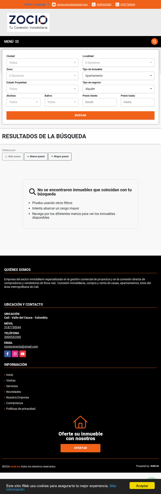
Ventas (11, 380)
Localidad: (88, 56)
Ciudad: (10, 56)
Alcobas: (11, 95)
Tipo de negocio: (92, 82)
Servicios (12, 386)
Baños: (48, 95)
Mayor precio (61, 156)
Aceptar (142, 485)
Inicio (9, 374)
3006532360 (104, 4)
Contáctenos (14, 403)
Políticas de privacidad (20, 408)
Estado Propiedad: (16, 82)
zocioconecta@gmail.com (72, 4)
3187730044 (127, 4)
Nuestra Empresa (17, 397)
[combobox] (42, 62)
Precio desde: (90, 95)
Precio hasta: (128, 95)
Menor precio (37, 156)
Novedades (13, 391)
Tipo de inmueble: (93, 69)
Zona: (9, 69)
